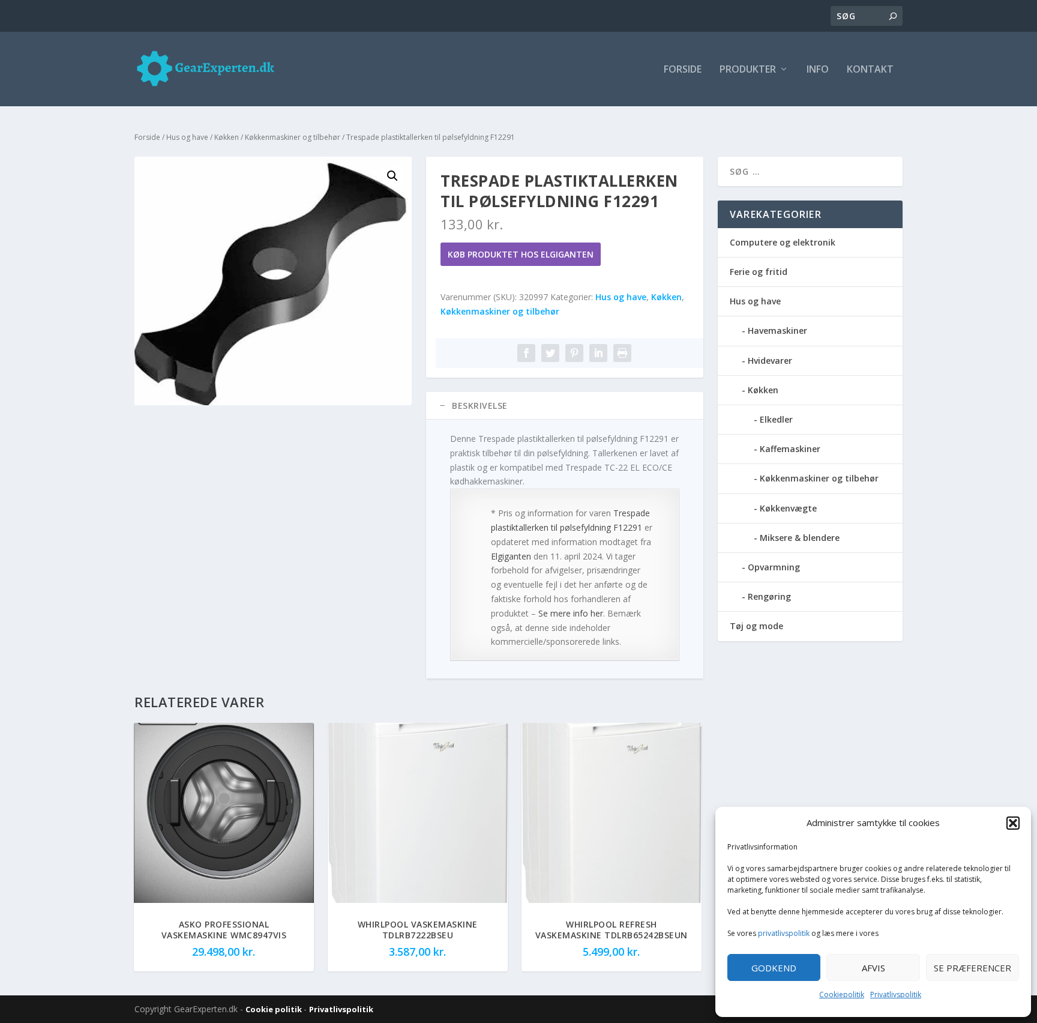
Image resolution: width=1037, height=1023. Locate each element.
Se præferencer (972, 968)
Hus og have (187, 137)
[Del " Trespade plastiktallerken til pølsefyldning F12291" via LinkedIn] (598, 353)
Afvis (873, 968)
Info (818, 70)
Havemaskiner (777, 330)
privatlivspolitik (784, 933)
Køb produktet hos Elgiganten (521, 254)
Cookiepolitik (841, 994)
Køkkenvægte (788, 508)
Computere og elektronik (782, 242)
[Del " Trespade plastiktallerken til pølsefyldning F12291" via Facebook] (526, 353)
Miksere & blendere (800, 537)
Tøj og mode (756, 626)
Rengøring (769, 596)
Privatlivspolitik (895, 994)
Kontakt (870, 70)
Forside (683, 70)
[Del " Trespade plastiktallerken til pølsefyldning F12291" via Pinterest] (574, 353)
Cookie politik (274, 1009)
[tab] (564, 406)
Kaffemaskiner (790, 448)
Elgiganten (511, 556)
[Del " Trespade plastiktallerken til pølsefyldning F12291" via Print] (622, 353)
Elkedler (776, 419)
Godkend (773, 968)
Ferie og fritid (758, 271)
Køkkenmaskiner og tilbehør (292, 137)
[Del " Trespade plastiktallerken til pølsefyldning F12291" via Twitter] (550, 353)
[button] (1013, 823)
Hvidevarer (770, 360)
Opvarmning (774, 567)
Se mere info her (570, 613)
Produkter (748, 70)
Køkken (226, 137)
